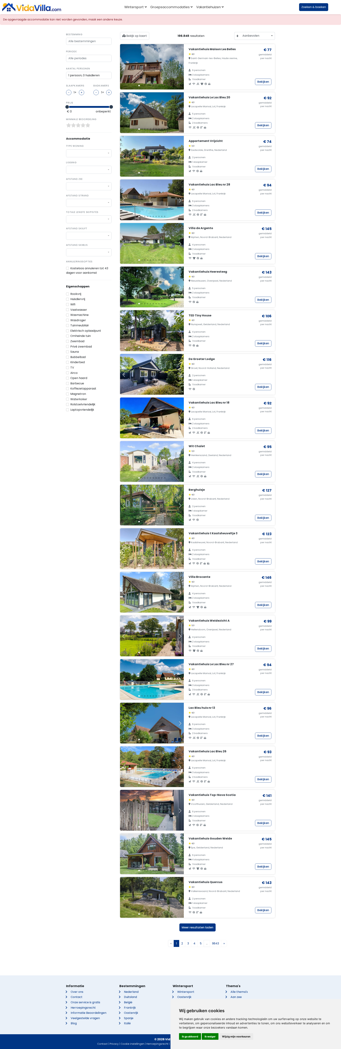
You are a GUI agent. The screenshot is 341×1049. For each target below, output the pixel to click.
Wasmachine (79, 315)
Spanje (128, 1018)
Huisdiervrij (77, 299)
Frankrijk (130, 1008)
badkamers (101, 85)
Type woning (75, 145)
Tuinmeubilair (79, 325)
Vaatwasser (78, 310)
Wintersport (185, 992)
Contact (76, 997)
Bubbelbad (78, 357)
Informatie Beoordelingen (88, 1013)
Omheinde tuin (80, 336)
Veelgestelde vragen (85, 1018)
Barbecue (77, 383)
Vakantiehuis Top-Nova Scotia (212, 795)
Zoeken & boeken (313, 7)
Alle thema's (239, 992)
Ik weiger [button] (210, 1036)
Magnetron (78, 394)
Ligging (71, 162)
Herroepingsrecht (83, 1008)
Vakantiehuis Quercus (205, 882)
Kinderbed (77, 362)
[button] (139, 85)
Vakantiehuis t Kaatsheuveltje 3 (213, 533)
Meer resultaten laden (197, 927)
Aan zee (236, 997)
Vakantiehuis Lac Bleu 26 (207, 751)
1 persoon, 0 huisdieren (84, 75)
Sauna (74, 352)
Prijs (69, 102)
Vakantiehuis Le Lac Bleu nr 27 (211, 664)
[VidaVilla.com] (31, 7)
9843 (215, 943)
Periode (71, 51)
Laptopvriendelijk (82, 410)
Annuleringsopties (79, 261)
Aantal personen (78, 68)
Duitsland (130, 997)
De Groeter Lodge (202, 359)
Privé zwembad (81, 347)
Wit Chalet (197, 446)
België (128, 1002)
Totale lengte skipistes (82, 212)
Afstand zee (74, 179)
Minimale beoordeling (81, 119)
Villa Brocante (199, 577)
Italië (127, 1023)
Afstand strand (77, 195)
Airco (74, 373)
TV (72, 367)
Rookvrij (75, 294)
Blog (74, 1023)
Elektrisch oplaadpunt (85, 331)
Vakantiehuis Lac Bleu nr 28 (209, 184)
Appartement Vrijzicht (206, 141)
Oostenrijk (131, 1013)
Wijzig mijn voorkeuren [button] (236, 1036)
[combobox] (89, 153)
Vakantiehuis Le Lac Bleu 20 (209, 97)
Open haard (78, 378)
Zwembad (77, 341)
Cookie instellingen (132, 1044)
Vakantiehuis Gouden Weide (210, 838)
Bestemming (74, 34)
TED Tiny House (200, 315)
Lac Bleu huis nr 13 (202, 708)
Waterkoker (78, 399)
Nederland (131, 992)
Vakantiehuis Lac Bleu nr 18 (209, 403)
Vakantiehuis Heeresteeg (208, 272)
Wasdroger (78, 320)
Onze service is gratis (85, 1002)
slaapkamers (75, 85)
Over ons (77, 992)
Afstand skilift (76, 228)
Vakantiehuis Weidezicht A (209, 621)
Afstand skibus (77, 245)
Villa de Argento (201, 228)
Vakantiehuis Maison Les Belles (212, 49)
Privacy (114, 1044)
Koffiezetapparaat (83, 388)
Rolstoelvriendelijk (82, 404)
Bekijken (263, 82)
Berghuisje (197, 490)
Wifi (72, 304)
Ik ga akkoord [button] (190, 1036)
